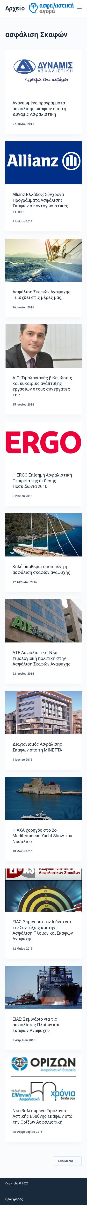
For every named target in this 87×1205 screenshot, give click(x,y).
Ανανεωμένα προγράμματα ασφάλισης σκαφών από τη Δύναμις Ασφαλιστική (39, 108)
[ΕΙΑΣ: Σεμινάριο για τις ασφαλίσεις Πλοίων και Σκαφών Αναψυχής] (43, 987)
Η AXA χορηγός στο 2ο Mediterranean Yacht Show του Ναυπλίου (42, 836)
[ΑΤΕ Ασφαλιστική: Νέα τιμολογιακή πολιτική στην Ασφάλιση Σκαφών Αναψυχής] (43, 620)
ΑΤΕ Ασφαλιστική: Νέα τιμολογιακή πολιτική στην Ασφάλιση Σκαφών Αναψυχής (42, 658)
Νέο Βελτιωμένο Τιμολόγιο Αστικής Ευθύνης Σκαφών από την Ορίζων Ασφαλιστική (42, 1116)
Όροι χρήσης (14, 1199)
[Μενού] (79, 8)
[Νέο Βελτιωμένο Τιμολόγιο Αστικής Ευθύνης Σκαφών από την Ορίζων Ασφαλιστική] (43, 1079)
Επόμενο (65, 1161)
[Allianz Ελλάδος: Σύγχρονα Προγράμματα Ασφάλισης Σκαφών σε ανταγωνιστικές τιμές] (43, 162)
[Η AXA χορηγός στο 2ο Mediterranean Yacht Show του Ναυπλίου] (43, 798)
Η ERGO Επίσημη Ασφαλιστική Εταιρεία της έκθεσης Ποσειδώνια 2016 (42, 480)
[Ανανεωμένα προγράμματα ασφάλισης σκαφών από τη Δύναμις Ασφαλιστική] (43, 71)
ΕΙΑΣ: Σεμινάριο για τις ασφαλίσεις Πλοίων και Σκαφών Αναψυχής (36, 1025)
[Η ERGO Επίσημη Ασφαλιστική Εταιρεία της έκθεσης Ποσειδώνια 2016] (43, 443)
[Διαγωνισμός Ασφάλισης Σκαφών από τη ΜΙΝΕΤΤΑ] (43, 712)
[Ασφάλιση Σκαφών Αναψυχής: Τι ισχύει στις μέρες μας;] (43, 260)
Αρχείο (15, 8)
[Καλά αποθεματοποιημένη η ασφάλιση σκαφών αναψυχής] (43, 534)
